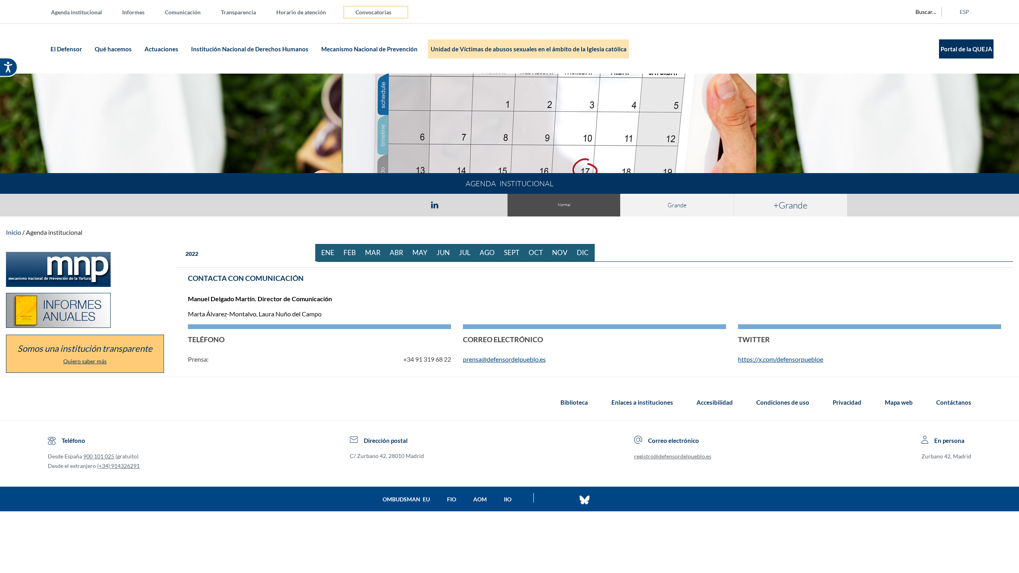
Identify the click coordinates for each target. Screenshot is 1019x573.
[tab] (388, 205)
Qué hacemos (114, 49)
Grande (677, 205)
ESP (964, 11)
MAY (422, 252)
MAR (376, 252)
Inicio (13, 232)
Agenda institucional (76, 12)
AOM (480, 499)
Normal (564, 204)
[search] (921, 12)
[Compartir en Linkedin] (434, 204)
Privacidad (847, 402)
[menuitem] (83, 12)
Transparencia (238, 12)
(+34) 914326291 (118, 465)
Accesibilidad (715, 402)
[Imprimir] (483, 204)
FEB (353, 252)
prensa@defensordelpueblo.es (504, 359)
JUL (467, 252)
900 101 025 (98, 456)
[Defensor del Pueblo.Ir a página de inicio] (55, 402)
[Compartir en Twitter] (411, 204)
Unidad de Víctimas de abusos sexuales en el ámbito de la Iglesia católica (529, 49)
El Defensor (67, 49)
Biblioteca (574, 402)
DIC (586, 252)
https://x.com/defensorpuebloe (780, 359)
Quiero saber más (85, 361)
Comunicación (183, 12)
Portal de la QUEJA (966, 49)
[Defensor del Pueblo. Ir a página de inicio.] (32, 49)
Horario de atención (301, 12)
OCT (539, 252)
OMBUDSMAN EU (406, 499)
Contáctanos (953, 402)
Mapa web (899, 402)
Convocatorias (373, 12)
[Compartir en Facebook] (388, 204)
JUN (446, 252)
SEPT (514, 252)
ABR (399, 252)
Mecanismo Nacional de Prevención (370, 49)
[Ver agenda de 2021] (178, 254)
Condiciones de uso (782, 402)
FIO (451, 499)
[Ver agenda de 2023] (205, 254)
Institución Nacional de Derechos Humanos (250, 49)
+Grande (790, 204)
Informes (133, 12)
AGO (490, 252)
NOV (563, 252)
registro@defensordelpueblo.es (672, 456)
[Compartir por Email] (458, 204)
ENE (330, 252)
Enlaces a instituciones (642, 402)
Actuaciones (162, 49)
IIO (507, 499)
